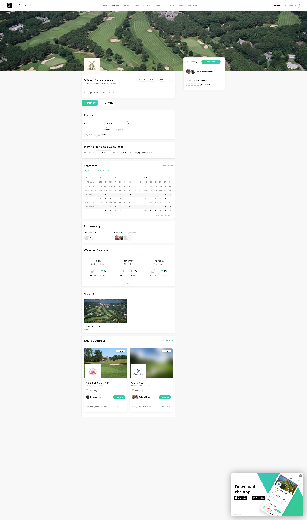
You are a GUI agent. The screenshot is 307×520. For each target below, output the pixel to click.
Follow (142, 79)
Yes (108, 93)
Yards (164, 166)
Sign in (277, 5)
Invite (151, 79)
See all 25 (166, 340)
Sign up (292, 5)
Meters (170, 166)
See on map (111, 84)
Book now (119, 397)
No (113, 93)
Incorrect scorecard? (163, 215)
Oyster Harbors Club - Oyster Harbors (100, 171)
